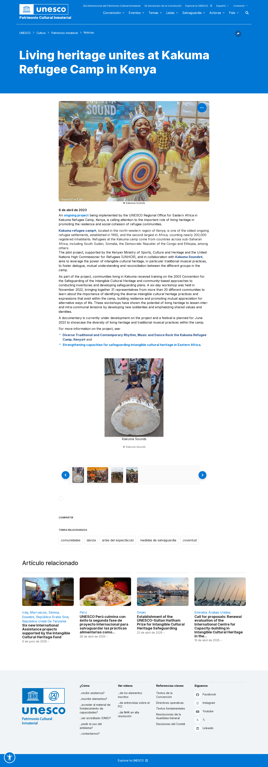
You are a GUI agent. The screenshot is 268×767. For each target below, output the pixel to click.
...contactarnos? (90, 733)
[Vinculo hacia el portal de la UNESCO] (45, 9)
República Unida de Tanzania (44, 621)
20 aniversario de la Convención (162, 5)
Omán (141, 612)
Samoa (53, 612)
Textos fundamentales (170, 708)
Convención (112, 13)
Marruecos (38, 612)
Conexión (239, 5)
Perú (83, 612)
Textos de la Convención (164, 695)
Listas (170, 13)
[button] (238, 36)
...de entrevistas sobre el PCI (134, 704)
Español (221, 5)
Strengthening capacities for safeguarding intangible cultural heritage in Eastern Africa (132, 345)
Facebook (209, 694)
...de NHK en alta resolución (128, 714)
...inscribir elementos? (93, 698)
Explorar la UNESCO (196, 5)
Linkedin (208, 728)
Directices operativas (170, 702)
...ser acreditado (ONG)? (95, 718)
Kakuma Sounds (187, 257)
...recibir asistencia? (92, 693)
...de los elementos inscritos (130, 695)
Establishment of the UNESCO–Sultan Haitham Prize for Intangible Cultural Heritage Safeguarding (161, 622)
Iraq (25, 612)
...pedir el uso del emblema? (91, 726)
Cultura (41, 33)
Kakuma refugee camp (76, 231)
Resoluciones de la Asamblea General (168, 716)
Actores (215, 13)
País (232, 13)
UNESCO (25, 33)
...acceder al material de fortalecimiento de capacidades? (95, 708)
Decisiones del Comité (170, 724)
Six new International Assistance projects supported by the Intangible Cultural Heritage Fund (46, 631)
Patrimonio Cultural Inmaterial (45, 18)
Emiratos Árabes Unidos (212, 612)
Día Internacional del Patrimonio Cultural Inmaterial (111, 5)
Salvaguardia (191, 13)
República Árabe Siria (52, 617)
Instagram (209, 702)
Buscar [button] (246, 13)
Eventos (135, 13)
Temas (153, 13)
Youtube (208, 711)
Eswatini (28, 617)
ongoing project (76, 215)
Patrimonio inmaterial (64, 33)
